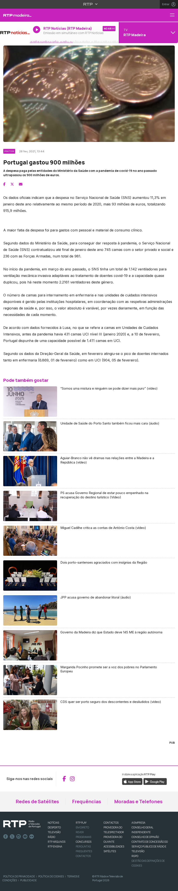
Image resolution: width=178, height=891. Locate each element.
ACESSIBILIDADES (114, 846)
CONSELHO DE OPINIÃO (145, 837)
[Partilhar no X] (12, 184)
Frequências (86, 801)
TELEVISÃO (54, 832)
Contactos (83, 856)
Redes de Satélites (37, 801)
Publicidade (28, 880)
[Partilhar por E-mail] (20, 184)
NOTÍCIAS (53, 822)
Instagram (18, 836)
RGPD (135, 856)
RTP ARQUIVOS (56, 842)
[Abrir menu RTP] (89, 4)
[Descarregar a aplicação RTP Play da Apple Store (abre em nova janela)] (132, 781)
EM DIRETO (82, 827)
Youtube (25, 836)
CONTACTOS (111, 822)
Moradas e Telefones (138, 801)
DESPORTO (54, 827)
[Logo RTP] (22, 824)
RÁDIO (51, 837)
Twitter (12, 836)
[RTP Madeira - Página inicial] (15, 15)
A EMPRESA (138, 822)
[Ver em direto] (15, 32)
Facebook (5, 836)
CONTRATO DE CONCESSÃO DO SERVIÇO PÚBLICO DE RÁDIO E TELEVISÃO (150, 846)
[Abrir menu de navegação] (174, 15)
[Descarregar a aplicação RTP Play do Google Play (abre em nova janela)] (155, 781)
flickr (31, 836)
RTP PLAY (81, 822)
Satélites (110, 851)
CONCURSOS (83, 842)
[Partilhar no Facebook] (4, 184)
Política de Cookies (51, 876)
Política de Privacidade (19, 876)
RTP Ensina (55, 846)
